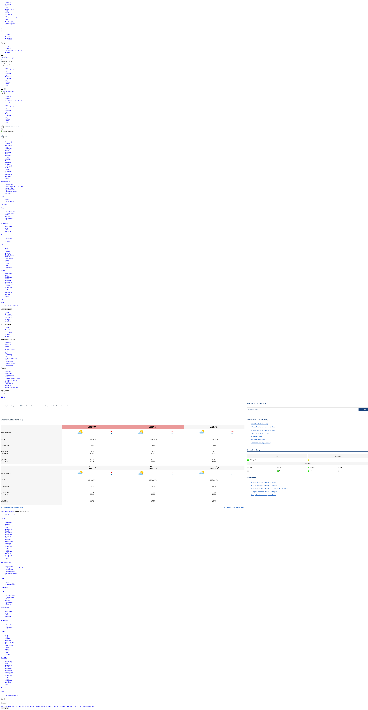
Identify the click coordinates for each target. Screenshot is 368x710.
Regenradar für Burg (258, 439)
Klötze (7, 157)
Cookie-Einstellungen (11, 387)
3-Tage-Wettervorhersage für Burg (263, 427)
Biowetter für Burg (257, 436)
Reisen (7, 6)
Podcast (7, 83)
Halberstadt (8, 152)
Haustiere (7, 257)
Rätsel (6, 19)
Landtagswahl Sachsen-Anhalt (14, 186)
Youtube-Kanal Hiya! (11, 306)
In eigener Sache (10, 23)
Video (6, 85)
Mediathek (8, 73)
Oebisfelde (8, 159)
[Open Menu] (2, 56)
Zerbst (6, 178)
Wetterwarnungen (36, 406)
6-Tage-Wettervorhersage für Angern (264, 491)
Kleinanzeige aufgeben (11, 380)
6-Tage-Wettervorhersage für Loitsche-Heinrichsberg (269, 488)
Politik (7, 230)
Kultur (7, 228)
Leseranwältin (9, 188)
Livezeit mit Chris (10, 201)
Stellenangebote (9, 375)
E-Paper (7, 34)
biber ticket (8, 4)
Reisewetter (65, 406)
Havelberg (8, 155)
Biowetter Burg (253, 450)
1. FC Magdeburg (10, 211)
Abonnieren (8, 38)
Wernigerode (8, 174)
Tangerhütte (8, 171)
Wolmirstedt (8, 176)
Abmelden (8, 48)
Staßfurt (7, 168)
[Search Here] (4, 56)
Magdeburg (8, 142)
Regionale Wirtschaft (11, 191)
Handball (7, 216)
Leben (6, 80)
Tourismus (8, 193)
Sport (6, 75)
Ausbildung (8, 14)
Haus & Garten (9, 255)
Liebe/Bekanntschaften (11, 18)
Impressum (8, 371)
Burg (6, 147)
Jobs (6, 16)
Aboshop (7, 52)
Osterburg (8, 162)
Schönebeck (8, 166)
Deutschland (8, 77)
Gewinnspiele (9, 21)
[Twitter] (2, 393)
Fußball (7, 200)
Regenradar (15, 406)
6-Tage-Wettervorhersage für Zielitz (263, 495)
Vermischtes (8, 238)
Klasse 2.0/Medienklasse (12, 378)
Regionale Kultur (10, 190)
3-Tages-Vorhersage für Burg (12, 507)
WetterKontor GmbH (8, 511)
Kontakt (7, 382)
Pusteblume (8, 267)
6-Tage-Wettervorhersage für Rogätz (264, 485)
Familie (7, 250)
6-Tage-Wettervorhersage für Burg (263, 430)
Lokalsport (8, 220)
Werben (7, 377)
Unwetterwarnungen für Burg (261, 443)
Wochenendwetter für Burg (233, 507)
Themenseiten (9, 25)
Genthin (7, 150)
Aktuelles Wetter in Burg (259, 424)
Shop (6, 7)
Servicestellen (9, 383)
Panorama (8, 78)
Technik (7, 263)
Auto (6, 248)
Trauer (7, 13)
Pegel (47, 406)
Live (6, 71)
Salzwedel (8, 164)
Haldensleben (9, 154)
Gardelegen (8, 149)
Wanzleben (8, 173)
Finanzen (7, 251)
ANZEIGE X (5, 708)
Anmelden (8, 47)
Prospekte (8, 2)
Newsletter (8, 36)
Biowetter (24, 406)
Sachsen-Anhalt (9, 70)
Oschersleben (9, 161)
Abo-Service (8, 40)
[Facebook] (4, 393)
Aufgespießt (8, 241)
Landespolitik (9, 184)
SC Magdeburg (9, 213)
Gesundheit (8, 253)
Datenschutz (8, 385)
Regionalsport (9, 218)
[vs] (11, 515)
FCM (6, 11)
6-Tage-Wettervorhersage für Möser (263, 482)
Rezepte (7, 262)
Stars (6, 240)
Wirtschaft (8, 231)
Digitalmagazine (9, 9)
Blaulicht (7, 82)
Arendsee (7, 143)
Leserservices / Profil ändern (13, 50)
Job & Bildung (9, 258)
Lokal (6, 68)
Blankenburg (8, 145)
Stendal (7, 169)
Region (7, 406)
